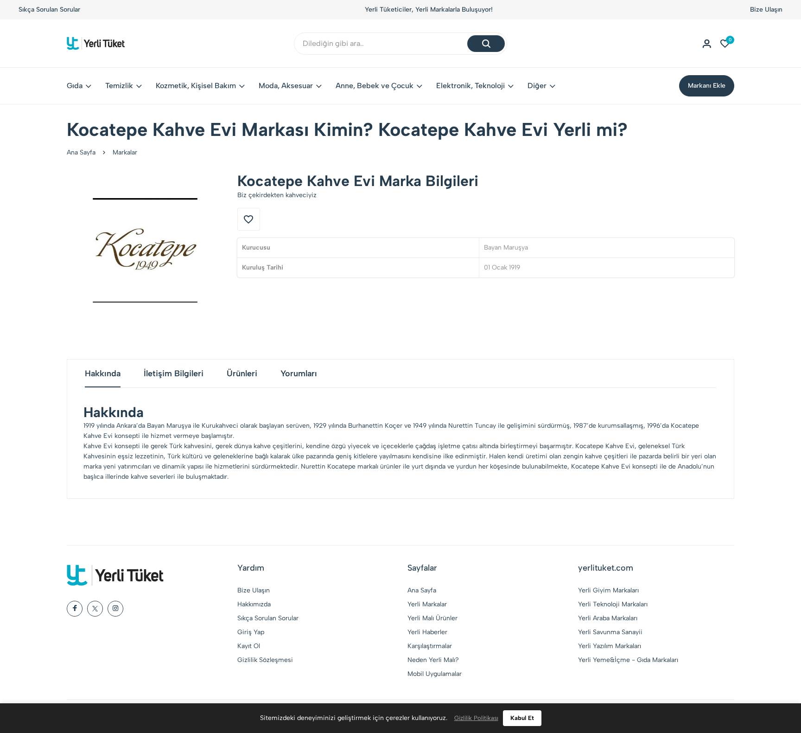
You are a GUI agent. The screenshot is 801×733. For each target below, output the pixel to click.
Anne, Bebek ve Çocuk (374, 85)
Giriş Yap (250, 632)
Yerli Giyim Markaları (608, 590)
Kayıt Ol (248, 646)
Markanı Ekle (706, 86)
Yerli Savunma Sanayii (610, 632)
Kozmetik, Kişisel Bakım (196, 85)
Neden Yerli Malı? (433, 660)
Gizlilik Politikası (476, 717)
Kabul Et (522, 717)
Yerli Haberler (427, 632)
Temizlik (119, 85)
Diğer (537, 85)
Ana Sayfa (81, 152)
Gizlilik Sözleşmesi (265, 660)
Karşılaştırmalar (429, 646)
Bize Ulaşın (766, 9)
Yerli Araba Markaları (607, 618)
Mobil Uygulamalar (434, 674)
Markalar (125, 152)
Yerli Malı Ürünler (432, 618)
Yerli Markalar (427, 604)
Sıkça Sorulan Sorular (49, 9)
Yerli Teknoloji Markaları (613, 604)
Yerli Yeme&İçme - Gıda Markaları (628, 660)
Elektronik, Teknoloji (470, 85)
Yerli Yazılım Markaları (609, 646)
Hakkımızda (254, 604)
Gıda (75, 85)
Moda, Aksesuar (286, 85)
